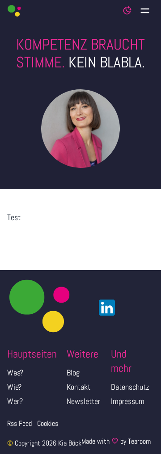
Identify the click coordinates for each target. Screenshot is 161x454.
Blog (73, 372)
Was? (15, 372)
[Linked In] (104, 308)
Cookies (47, 423)
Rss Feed (19, 423)
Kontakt (78, 387)
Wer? (15, 401)
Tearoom (139, 441)
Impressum (127, 401)
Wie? (14, 387)
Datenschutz (130, 387)
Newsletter (83, 401)
